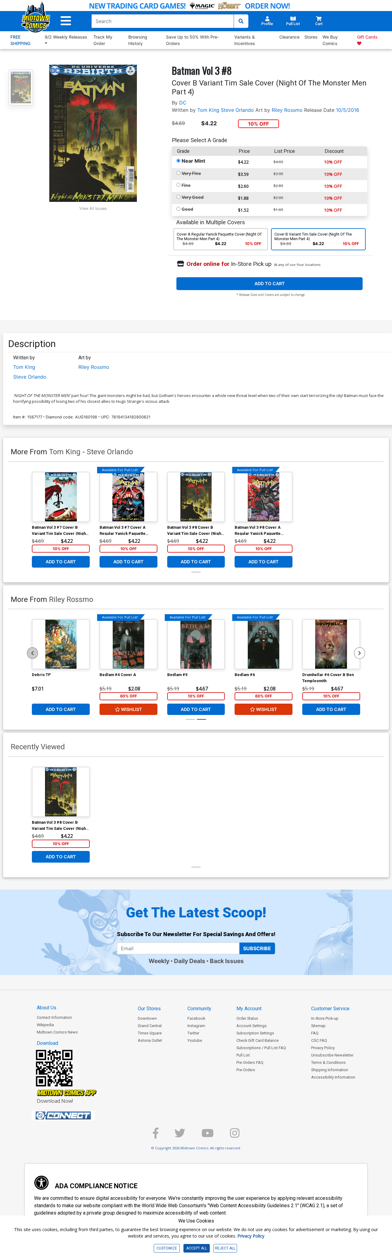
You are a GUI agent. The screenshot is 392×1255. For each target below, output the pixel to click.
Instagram (196, 1025)
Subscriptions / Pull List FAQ (261, 1047)
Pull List (243, 1055)
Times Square (150, 1033)
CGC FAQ (319, 1040)
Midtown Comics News (57, 1032)
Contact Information (54, 1017)
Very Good (193, 197)
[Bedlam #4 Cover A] (128, 644)
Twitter (193, 1033)
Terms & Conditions (328, 1062)
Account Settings (251, 1025)
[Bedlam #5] (196, 644)
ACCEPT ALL (196, 1248)
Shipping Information (329, 1070)
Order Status (247, 1018)
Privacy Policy (323, 1047)
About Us (46, 1008)
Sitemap (318, 1025)
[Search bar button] (241, 21)
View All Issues (93, 208)
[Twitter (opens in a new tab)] (180, 1135)
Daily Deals (189, 961)
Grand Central (150, 1025)
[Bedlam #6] (263, 644)
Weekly (159, 961)
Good (187, 209)
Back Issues (227, 961)
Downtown (147, 1018)
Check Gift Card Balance (257, 1040)
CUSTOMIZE (166, 1248)
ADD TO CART (269, 283)
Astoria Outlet (150, 1040)
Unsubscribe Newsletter (332, 1055)
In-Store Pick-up (324, 1018)
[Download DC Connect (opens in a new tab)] (75, 1115)
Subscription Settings (255, 1033)
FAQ (314, 1033)
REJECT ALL (225, 1248)
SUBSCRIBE (257, 948)
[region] (32, 653)
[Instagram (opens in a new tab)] (235, 1135)
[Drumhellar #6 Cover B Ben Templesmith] (331, 644)
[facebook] (155, 1135)
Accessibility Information (333, 1077)
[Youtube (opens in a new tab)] (207, 1135)
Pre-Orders (245, 1070)
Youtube (194, 1040)
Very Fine (191, 173)
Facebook (196, 1018)
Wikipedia (45, 1025)
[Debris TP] (61, 644)
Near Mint (193, 161)
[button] (66, 21)
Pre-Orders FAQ (249, 1062)
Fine (186, 185)
